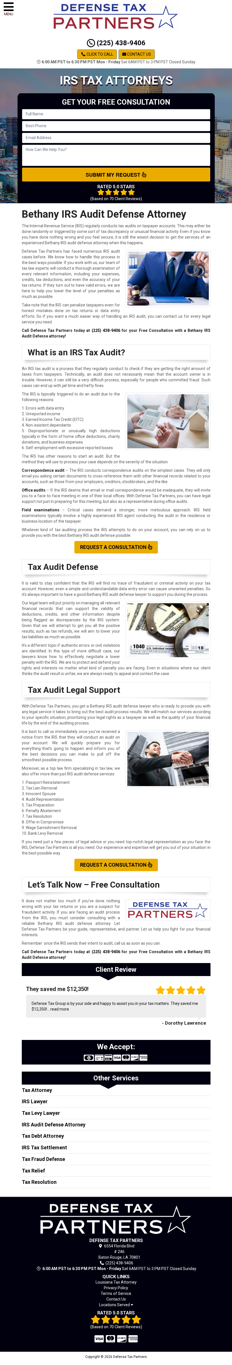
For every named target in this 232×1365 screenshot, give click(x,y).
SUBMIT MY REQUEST (114, 174)
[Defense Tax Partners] (116, 1219)
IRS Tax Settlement (44, 1147)
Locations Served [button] (115, 1305)
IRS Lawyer (35, 1101)
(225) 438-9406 (120, 43)
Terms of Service (116, 1293)
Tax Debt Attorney (43, 1136)
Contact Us (138, 54)
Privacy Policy (116, 1288)
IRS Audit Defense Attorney (53, 1125)
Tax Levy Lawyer (41, 1113)
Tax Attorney (37, 1090)
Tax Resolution (39, 1182)
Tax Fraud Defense (43, 1159)
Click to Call (99, 54)
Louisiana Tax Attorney (116, 1282)
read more (59, 1009)
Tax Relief (33, 1171)
